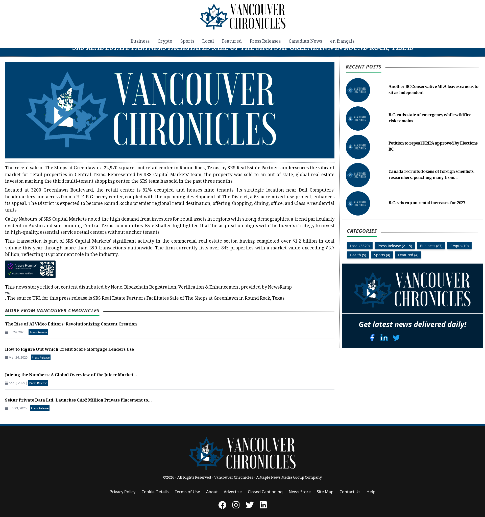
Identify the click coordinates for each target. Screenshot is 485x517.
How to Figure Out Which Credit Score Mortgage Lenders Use (69, 349)
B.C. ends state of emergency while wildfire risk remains (430, 118)
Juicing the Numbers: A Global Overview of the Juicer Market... (71, 375)
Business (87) (431, 245)
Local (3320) (360, 245)
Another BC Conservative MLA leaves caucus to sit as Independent (433, 90)
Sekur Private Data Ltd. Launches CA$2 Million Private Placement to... (78, 400)
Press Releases (265, 41)
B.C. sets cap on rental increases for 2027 (427, 203)
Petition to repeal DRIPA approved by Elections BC (433, 146)
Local (208, 41)
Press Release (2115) (395, 245)
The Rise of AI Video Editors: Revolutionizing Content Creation (71, 324)
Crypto (165, 41)
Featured (232, 41)
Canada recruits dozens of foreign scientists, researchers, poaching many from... (431, 175)
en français (342, 41)
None (116, 287)
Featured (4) (408, 254)
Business (140, 41)
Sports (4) (382, 254)
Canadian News (305, 41)
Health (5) (358, 254)
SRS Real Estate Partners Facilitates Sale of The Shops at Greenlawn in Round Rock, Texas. (189, 298)
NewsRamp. (148, 293)
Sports (187, 41)
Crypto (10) (459, 245)
